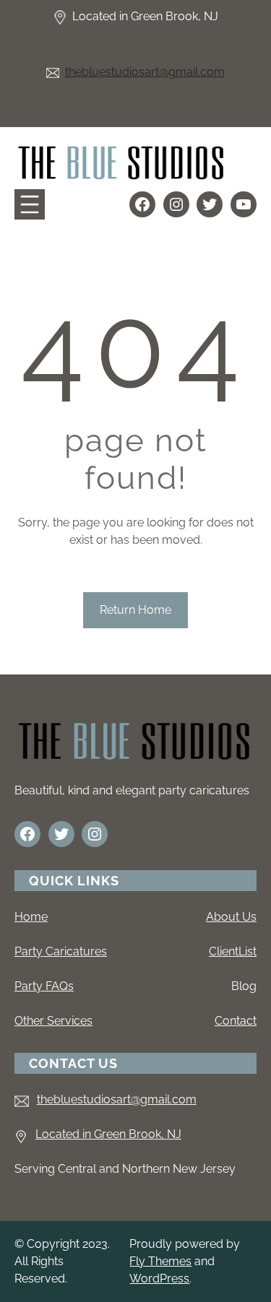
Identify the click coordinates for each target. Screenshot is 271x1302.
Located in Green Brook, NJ (108, 1134)
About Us (231, 917)
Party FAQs (44, 986)
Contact (236, 1021)
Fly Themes (160, 1261)
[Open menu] (29, 204)
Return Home (135, 610)
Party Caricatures (60, 951)
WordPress (159, 1278)
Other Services (53, 1021)
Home (31, 917)
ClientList (233, 951)
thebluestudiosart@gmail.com (145, 72)
